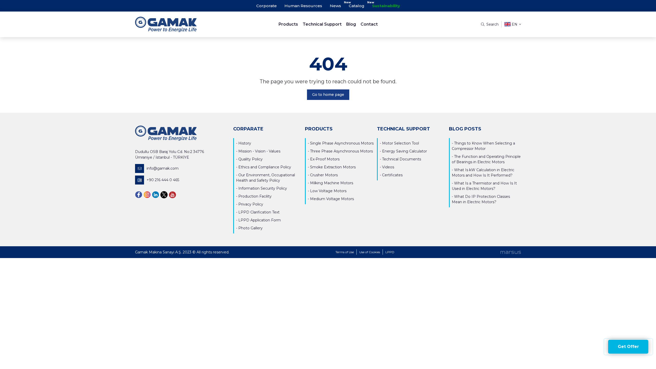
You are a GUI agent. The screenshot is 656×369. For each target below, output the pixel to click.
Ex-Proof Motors (325, 159)
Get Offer (628, 346)
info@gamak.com (163, 168)
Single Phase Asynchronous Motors (342, 143)
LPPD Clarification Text (259, 212)
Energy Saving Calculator (404, 151)
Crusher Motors (324, 175)
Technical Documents (401, 159)
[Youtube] (172, 194)
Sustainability (386, 5)
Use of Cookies (369, 252)
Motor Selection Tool (400, 143)
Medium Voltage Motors (332, 199)
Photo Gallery (250, 228)
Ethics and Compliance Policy (264, 167)
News (335, 5)
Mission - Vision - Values (259, 151)
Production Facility (255, 196)
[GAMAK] (183, 24)
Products (288, 24)
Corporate (266, 5)
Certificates (392, 175)
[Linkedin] (155, 194)
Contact (369, 24)
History (244, 143)
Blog (351, 24)
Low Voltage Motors (328, 191)
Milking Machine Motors (331, 183)
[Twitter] (164, 194)
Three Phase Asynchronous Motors (341, 151)
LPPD (389, 252)
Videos (388, 167)
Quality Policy (250, 159)
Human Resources (303, 5)
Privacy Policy (250, 204)
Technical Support (322, 24)
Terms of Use (344, 252)
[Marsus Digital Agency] (510, 252)
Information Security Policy (262, 188)
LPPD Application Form (259, 220)
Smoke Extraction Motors (333, 167)
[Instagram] (147, 194)
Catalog (356, 5)
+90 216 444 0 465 (163, 180)
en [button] (514, 24)
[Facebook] (138, 194)
